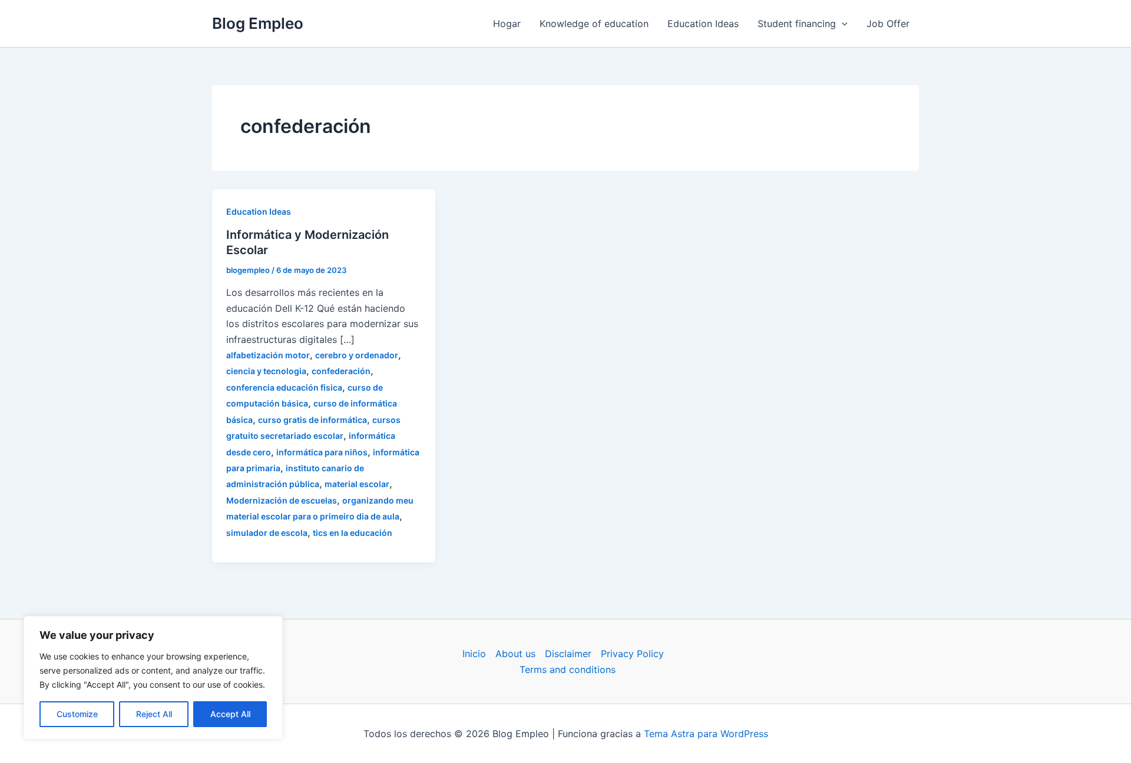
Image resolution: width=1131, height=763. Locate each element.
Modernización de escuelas (281, 500)
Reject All (154, 714)
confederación (341, 371)
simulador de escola (266, 533)
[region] (153, 677)
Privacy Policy (632, 653)
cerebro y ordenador (356, 355)
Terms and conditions (568, 669)
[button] (842, 23)
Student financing (797, 23)
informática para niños (322, 452)
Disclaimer (568, 653)
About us (515, 653)
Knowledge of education (594, 23)
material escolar (357, 484)
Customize (77, 714)
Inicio (474, 653)
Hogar (507, 23)
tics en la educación (352, 533)
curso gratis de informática (312, 420)
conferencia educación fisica (284, 387)
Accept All (230, 714)
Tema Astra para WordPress (706, 733)
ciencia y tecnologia (266, 371)
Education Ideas (703, 23)
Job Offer (888, 23)
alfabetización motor (268, 355)
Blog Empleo (257, 23)
